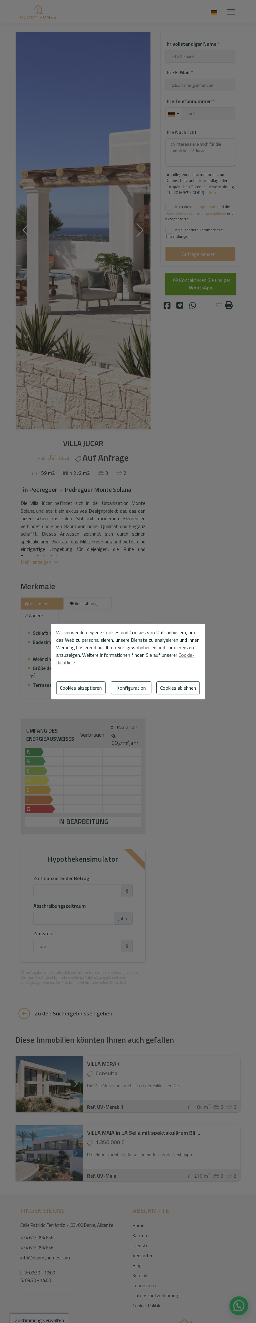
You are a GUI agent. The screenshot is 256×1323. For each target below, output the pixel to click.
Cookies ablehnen (178, 688)
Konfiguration (131, 688)
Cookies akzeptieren (81, 688)
